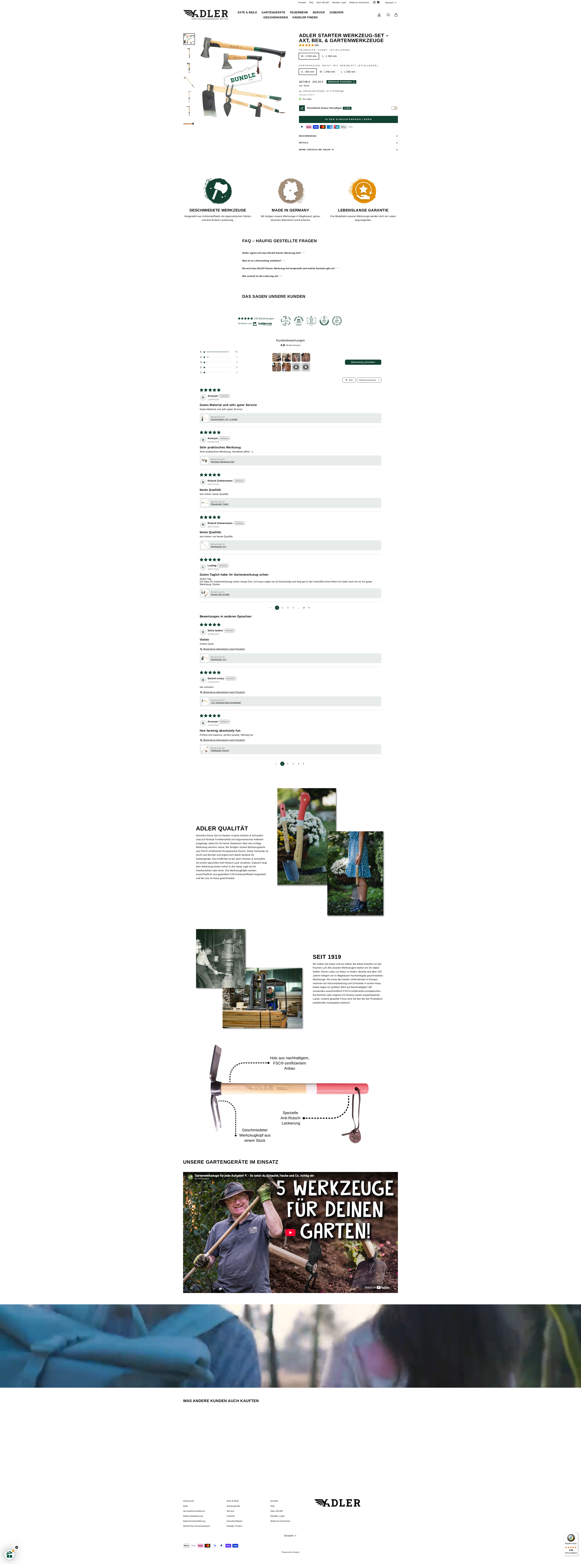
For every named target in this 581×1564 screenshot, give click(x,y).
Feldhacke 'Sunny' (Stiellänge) (324, 50)
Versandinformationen (194, 1511)
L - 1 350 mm (329, 56)
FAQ (311, 2)
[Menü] (576, 1534)
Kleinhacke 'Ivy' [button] (218, 546)
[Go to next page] (309, 608)
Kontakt (302, 2)
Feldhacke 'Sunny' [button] (220, 750)
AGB (185, 1506)
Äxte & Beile (247, 12)
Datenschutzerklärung (194, 1521)
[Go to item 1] (276, 357)
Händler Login (339, 2)
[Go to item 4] (305, 357)
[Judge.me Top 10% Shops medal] (324, 321)
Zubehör (336, 12)
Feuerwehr (299, 12)
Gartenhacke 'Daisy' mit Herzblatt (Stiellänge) (338, 65)
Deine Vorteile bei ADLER (314, 149)
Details (303, 142)
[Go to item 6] (286, 367)
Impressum (188, 1501)
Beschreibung (308, 136)
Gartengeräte (273, 12)
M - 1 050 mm (309, 56)
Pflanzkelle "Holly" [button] (220, 504)
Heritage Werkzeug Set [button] (222, 461)
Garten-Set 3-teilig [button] (220, 594)
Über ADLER (322, 2)
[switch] (394, 108)
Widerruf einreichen (359, 2)
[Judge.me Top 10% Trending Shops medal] (337, 321)
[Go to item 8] (305, 367)
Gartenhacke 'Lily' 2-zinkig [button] (224, 419)
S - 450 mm (307, 71)
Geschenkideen (275, 17)
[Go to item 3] (296, 357)
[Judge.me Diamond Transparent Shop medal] (286, 321)
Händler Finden (305, 17)
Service (319, 12)
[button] (306, 45)
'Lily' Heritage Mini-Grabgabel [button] (226, 702)
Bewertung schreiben (363, 362)
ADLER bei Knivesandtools (196, 1526)
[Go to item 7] (296, 367)
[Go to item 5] (276, 367)
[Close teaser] (16, 1547)
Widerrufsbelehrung (193, 1516)
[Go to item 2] (286, 357)
